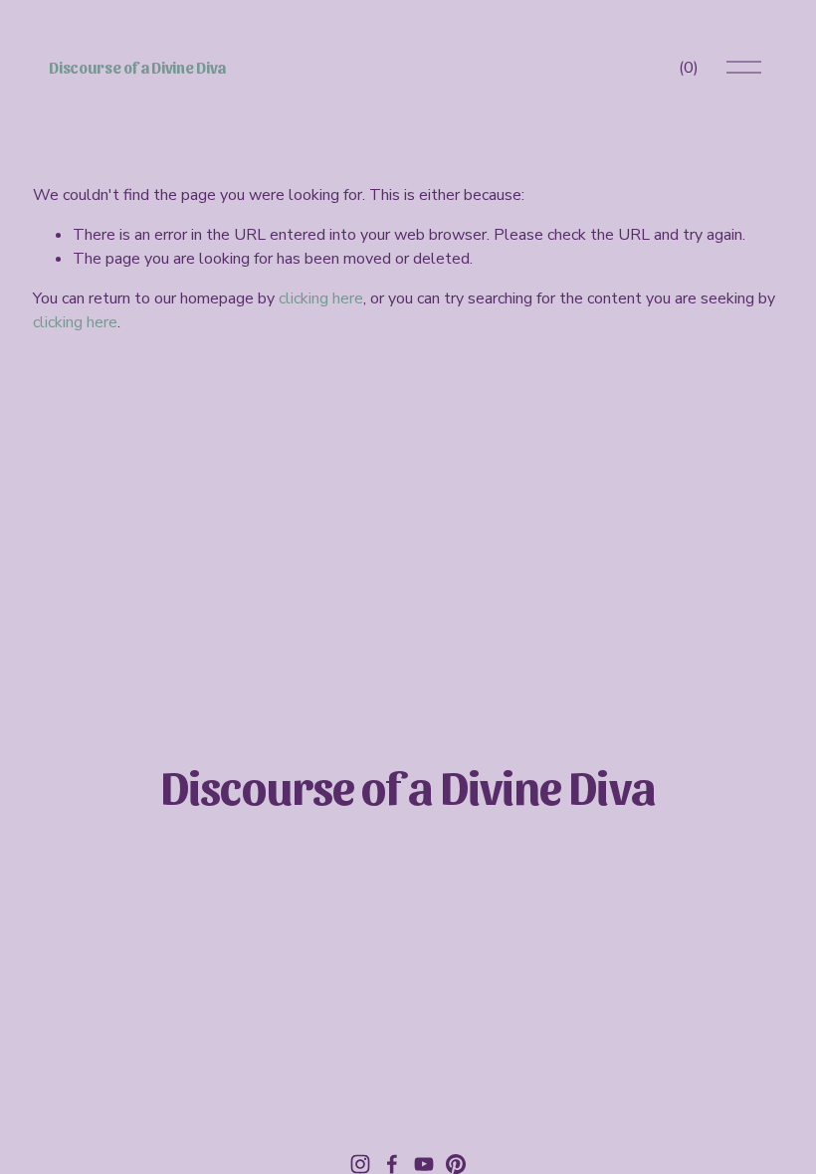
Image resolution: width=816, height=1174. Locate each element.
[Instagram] (360, 1164)
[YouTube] (424, 1164)
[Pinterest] (456, 1164)
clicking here (321, 298)
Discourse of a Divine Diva (137, 67)
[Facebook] (392, 1164)
